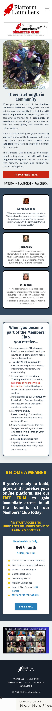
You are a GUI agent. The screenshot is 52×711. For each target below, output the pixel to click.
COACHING (18, 679)
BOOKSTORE (26, 685)
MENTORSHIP (15, 682)
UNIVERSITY (33, 679)
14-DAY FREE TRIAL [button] (26, 174)
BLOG (28, 682)
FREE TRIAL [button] (26, 606)
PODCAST (39, 682)
